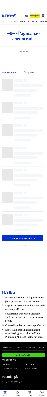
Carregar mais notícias (21, 238)
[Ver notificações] (43, 16)
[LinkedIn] (44, 377)
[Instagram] (39, 377)
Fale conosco (29, 364)
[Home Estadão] (9, 16)
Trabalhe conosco (30, 368)
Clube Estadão (7, 347)
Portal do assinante (9, 368)
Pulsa (41, 347)
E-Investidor (30, 347)
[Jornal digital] (27, 16)
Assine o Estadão (23, 355)
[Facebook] (30, 377)
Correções (6, 364)
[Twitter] (34, 377)
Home (19, 347)
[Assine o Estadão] (35, 15)
